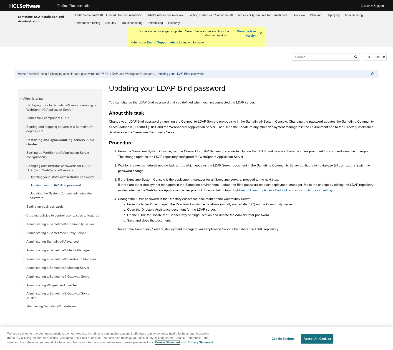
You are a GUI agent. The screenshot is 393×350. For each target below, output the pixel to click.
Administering (354, 15)
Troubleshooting (131, 23)
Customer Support (372, 6)
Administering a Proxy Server (56, 233)
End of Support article (162, 42)
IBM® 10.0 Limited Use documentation (108, 15)
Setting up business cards (44, 206)
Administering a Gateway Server (58, 276)
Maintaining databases (51, 306)
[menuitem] (108, 15)
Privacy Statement (200, 342)
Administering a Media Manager (58, 250)
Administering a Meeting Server (57, 267)
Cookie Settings (283, 338)
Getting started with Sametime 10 (211, 15)
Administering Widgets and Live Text (52, 285)
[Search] (355, 56)
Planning (315, 15)
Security (110, 23)
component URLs (47, 118)
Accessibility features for (262, 15)
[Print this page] (373, 74)
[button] (21, 98)
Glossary (174, 23)
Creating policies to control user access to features (62, 215)
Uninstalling (155, 23)
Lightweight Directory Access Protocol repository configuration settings (283, 190)
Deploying (333, 15)
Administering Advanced (52, 241)
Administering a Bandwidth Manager (61, 259)
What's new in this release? (165, 15)
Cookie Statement (167, 342)
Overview (298, 15)
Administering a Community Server (60, 224)
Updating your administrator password (62, 177)
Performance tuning (87, 23)
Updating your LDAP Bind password (180, 74)
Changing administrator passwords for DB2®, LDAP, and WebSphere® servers (101, 74)
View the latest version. (246, 34)
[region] (196, 338)
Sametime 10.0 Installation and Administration (41, 19)
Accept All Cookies (317, 338)
